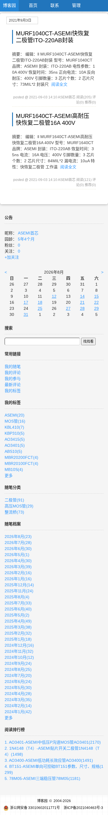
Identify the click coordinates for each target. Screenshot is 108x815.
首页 (33, 5)
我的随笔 (13, 366)
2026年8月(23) (18, 536)
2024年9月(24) (18, 663)
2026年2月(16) (18, 572)
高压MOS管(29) (19, 506)
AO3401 (15, 445)
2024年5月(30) (18, 687)
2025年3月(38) (18, 627)
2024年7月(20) (18, 675)
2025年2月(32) (18, 633)
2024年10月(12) (19, 657)
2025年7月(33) (18, 603)
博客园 (9, 5)
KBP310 (14, 433)
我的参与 (13, 378)
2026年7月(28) (18, 542)
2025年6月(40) (18, 609)
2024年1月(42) (18, 711)
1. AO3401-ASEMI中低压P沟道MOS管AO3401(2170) (53, 742)
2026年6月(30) (18, 548)
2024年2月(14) (18, 705)
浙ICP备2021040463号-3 (83, 808)
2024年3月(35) (18, 699)
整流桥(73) (14, 512)
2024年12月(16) (19, 645)
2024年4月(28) (18, 693)
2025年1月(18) (18, 639)
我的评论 (13, 372)
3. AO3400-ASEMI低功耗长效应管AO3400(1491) (49, 760)
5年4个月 (26, 239)
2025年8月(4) (17, 597)
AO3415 (15, 439)
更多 (9, 475)
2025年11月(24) (19, 591)
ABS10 (13, 451)
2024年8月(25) (18, 669)
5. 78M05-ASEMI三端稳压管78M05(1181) (42, 778)
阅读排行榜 (15, 729)
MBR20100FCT (21, 463)
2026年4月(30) (18, 560)
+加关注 (12, 257)
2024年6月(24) (18, 681)
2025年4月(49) (18, 621)
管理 (76, 5)
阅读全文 (59, 84)
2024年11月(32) (19, 651)
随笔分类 (13, 487)
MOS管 (15, 421)
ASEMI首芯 (28, 233)
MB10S (14, 469)
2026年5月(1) (17, 554)
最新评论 (13, 384)
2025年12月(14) (19, 585)
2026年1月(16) (18, 579)
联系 (54, 5)
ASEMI (14, 415)
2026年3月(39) (18, 566)
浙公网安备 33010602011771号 (35, 808)
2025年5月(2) (17, 615)
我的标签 (13, 390)
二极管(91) (14, 500)
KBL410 (14, 427)
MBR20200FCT (21, 457)
